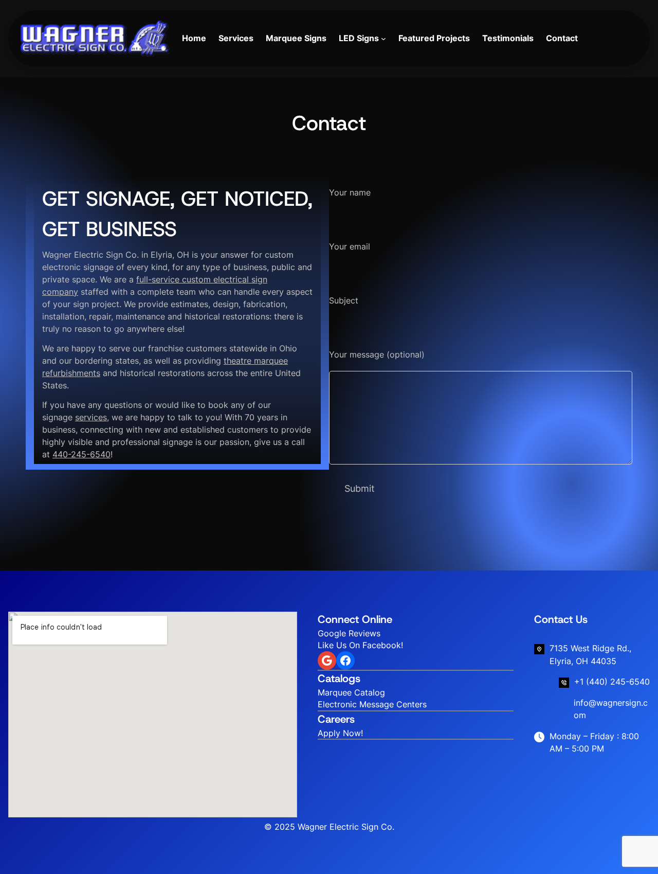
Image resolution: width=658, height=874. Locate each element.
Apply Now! (340, 733)
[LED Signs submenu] (383, 38)
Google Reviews (349, 633)
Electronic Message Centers (372, 704)
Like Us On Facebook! (360, 645)
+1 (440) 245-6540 (612, 681)
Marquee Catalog (351, 692)
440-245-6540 (81, 454)
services (91, 417)
